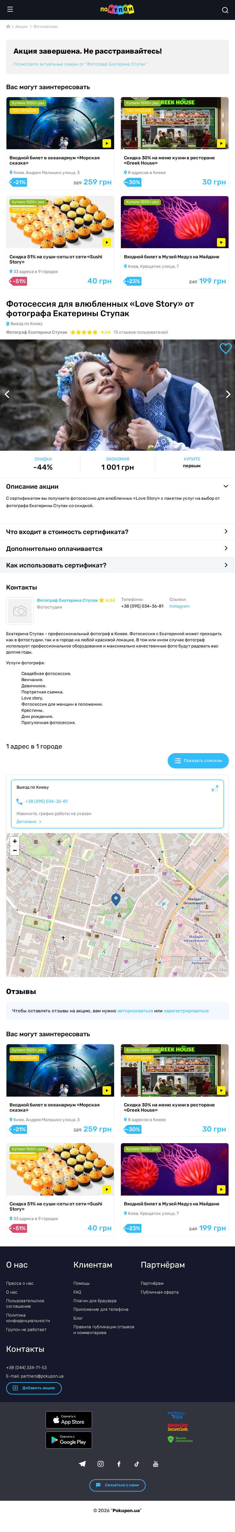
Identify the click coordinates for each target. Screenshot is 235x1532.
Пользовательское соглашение (25, 1303)
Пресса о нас (20, 1283)
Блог (78, 1318)
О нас (11, 1292)
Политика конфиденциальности (28, 1318)
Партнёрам (152, 1283)
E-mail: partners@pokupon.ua (35, 1376)
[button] (116, 899)
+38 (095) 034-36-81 (46, 801)
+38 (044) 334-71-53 (26, 1367)
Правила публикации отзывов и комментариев (103, 1329)
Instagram (179, 606)
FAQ (77, 1292)
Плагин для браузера (95, 1300)
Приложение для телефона (101, 1309)
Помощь (81, 1283)
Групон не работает (26, 1329)
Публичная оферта (160, 1292)
